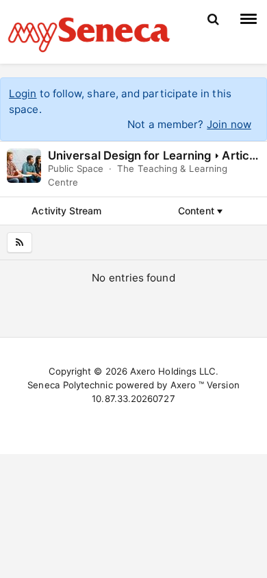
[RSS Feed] (19, 242)
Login (22, 93)
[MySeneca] (89, 33)
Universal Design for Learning (129, 155)
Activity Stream (66, 210)
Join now (229, 124)
